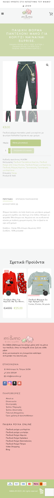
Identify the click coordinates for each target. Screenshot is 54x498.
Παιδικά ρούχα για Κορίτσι (18, 429)
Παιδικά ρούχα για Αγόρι (17, 432)
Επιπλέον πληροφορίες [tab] (27, 199)
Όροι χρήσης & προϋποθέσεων (19, 416)
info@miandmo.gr (13, 376)
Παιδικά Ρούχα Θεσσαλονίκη (18, 441)
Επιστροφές (11, 404)
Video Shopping (13, 447)
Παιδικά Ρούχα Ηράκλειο (17, 438)
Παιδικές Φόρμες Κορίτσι (14, 168)
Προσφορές (31, 168)
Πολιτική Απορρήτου (15, 413)
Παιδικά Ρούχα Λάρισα (16, 435)
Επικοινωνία (11, 401)
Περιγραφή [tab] (8, 199)
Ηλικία (5, 143)
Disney (14, 173)
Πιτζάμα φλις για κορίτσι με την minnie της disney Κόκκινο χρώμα (14, 302)
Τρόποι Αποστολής (14, 410)
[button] (47, 65)
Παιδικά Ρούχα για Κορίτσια (26, 46)
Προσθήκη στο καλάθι (23, 150)
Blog (8, 450)
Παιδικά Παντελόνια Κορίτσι (26, 48)
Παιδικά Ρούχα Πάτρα (16, 444)
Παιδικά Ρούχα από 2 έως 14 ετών (25, 44)
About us (9, 398)
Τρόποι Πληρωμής (13, 407)
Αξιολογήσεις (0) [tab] (10, 204)
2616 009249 (11, 373)
